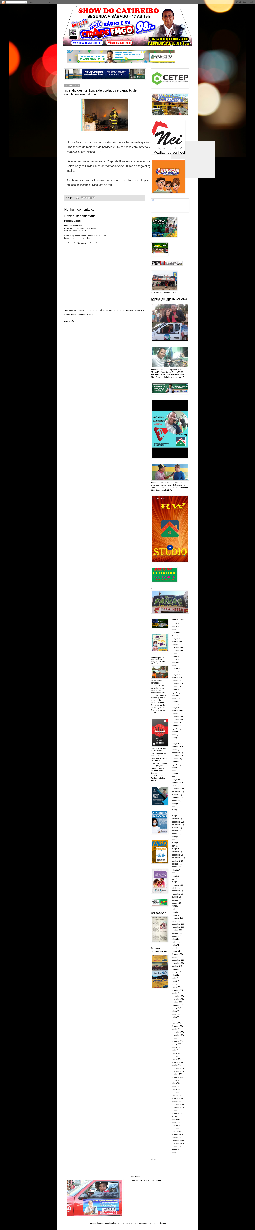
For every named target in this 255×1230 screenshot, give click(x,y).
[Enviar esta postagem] (77, 198)
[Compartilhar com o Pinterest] (93, 197)
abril (173, 635)
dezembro (176, 648)
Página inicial (105, 310)
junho (174, 630)
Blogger (163, 1223)
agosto (174, 624)
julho (174, 626)
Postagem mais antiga (135, 310)
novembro (176, 650)
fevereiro (175, 641)
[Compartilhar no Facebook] (90, 197)
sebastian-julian (140, 1223)
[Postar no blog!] (85, 197)
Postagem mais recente (74, 310)
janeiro (175, 644)
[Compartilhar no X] (87, 197)
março (174, 639)
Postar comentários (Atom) (82, 314)
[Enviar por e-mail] (82, 197)
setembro (175, 657)
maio (174, 633)
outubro (175, 654)
